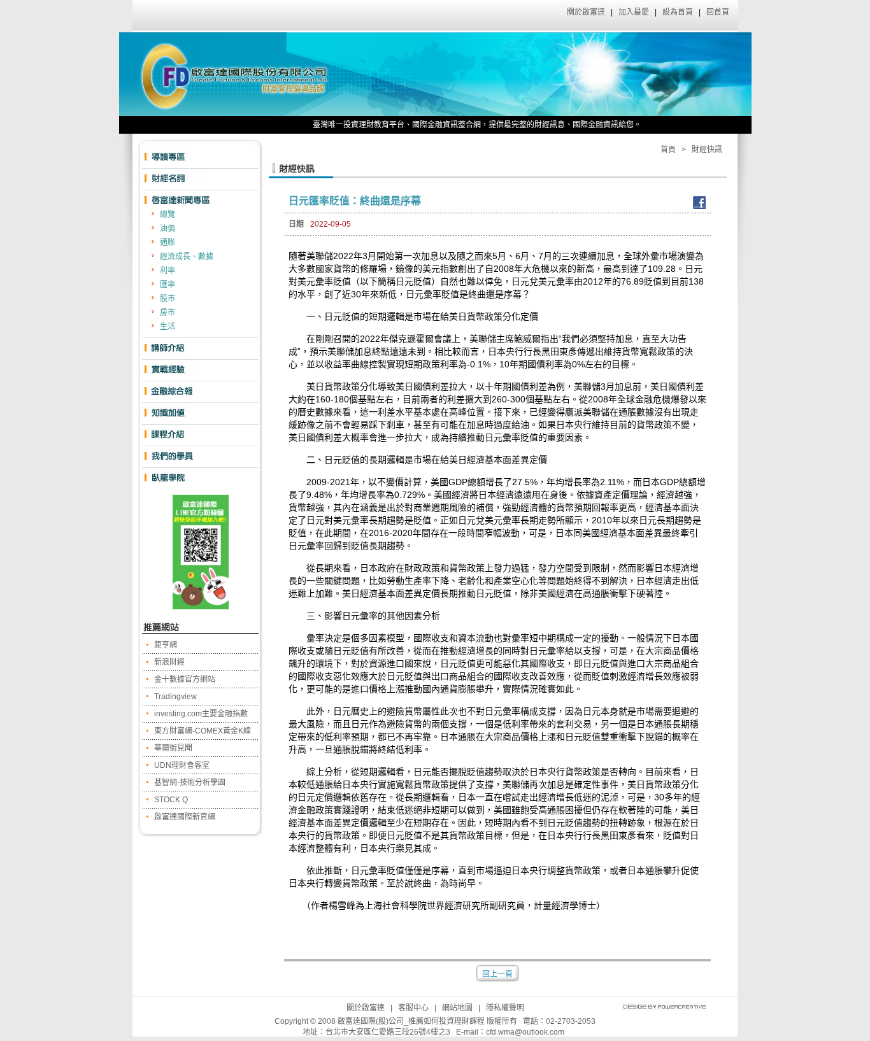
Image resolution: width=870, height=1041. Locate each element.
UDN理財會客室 (182, 765)
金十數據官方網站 (184, 679)
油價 (167, 228)
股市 (167, 298)
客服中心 (413, 1007)
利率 (167, 270)
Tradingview (175, 696)
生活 (167, 326)
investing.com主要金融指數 (201, 713)
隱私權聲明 (505, 1007)
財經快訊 (707, 149)
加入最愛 (633, 12)
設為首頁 (677, 12)
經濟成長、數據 (186, 256)
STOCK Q (171, 799)
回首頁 (717, 12)
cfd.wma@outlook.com (525, 1032)
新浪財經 (169, 662)
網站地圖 (457, 1007)
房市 (167, 312)
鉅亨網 (165, 645)
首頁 (668, 149)
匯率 (167, 284)
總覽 (167, 214)
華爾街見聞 (173, 748)
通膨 (167, 242)
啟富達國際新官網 (184, 816)
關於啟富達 (586, 12)
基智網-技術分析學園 (189, 782)
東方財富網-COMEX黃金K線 (202, 730)
